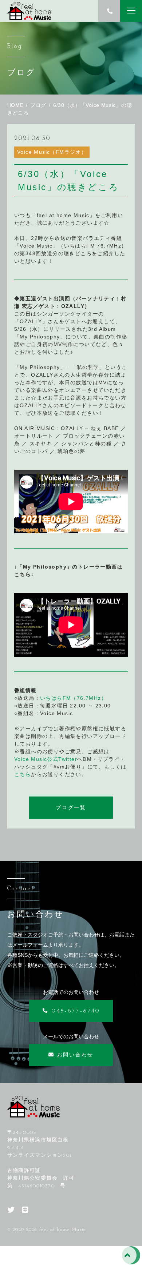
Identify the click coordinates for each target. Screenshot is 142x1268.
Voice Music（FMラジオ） (52, 152)
